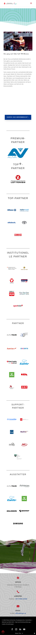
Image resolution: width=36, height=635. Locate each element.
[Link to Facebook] (12, 629)
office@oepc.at (20, 613)
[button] (31, 4)
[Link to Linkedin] (20, 629)
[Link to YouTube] (24, 629)
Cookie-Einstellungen (8, 624)
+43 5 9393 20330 (21, 599)
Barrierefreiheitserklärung (22, 622)
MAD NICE (11, 622)
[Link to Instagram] (16, 629)
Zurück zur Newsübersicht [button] (17, 117)
